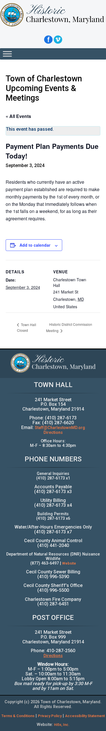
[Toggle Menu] (7, 53)
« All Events (18, 116)
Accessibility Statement (85, 716)
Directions (53, 432)
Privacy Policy (50, 716)
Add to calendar (35, 245)
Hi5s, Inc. (62, 724)
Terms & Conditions (17, 716)
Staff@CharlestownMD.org (60, 427)
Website (69, 563)
